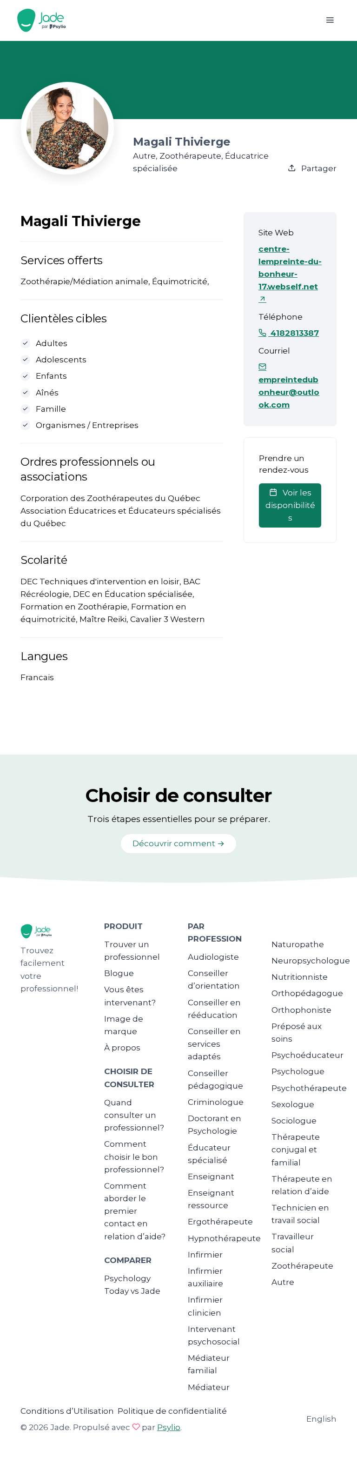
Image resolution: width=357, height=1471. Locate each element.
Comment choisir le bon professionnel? (134, 1156)
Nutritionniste (299, 977)
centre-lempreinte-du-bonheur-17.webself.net (290, 268)
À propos (122, 1047)
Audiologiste (213, 957)
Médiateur (209, 1387)
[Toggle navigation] (329, 20)
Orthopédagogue (307, 993)
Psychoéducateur (307, 1055)
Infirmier (205, 1254)
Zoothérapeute (302, 1265)
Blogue (119, 973)
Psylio (168, 1427)
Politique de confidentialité (172, 1411)
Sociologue (294, 1120)
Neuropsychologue (310, 960)
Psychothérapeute (309, 1088)
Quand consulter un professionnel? (134, 1115)
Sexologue (292, 1104)
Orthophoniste (301, 1010)
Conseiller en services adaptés (214, 1044)
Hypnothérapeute (224, 1238)
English (321, 1419)
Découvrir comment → (178, 843)
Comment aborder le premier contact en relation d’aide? (134, 1211)
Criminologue (216, 1102)
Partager (318, 168)
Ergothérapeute (220, 1221)
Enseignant (211, 1176)
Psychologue (297, 1071)
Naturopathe (297, 944)
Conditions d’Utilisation (67, 1411)
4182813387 (293, 333)
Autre (282, 1282)
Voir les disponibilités (290, 505)
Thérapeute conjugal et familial (295, 1149)
